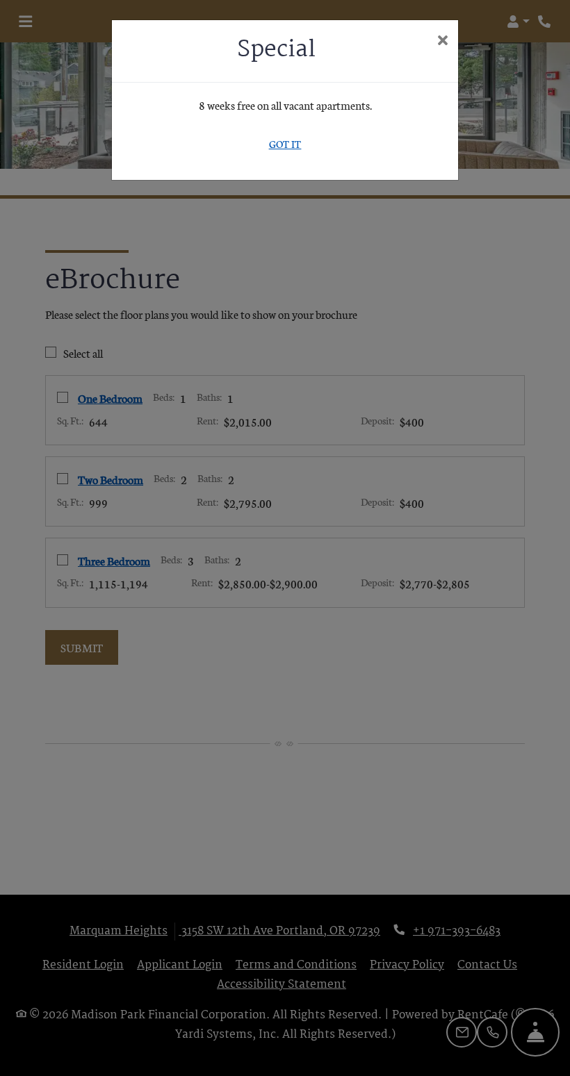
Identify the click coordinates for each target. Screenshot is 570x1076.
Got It (285, 144)
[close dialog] (442, 40)
